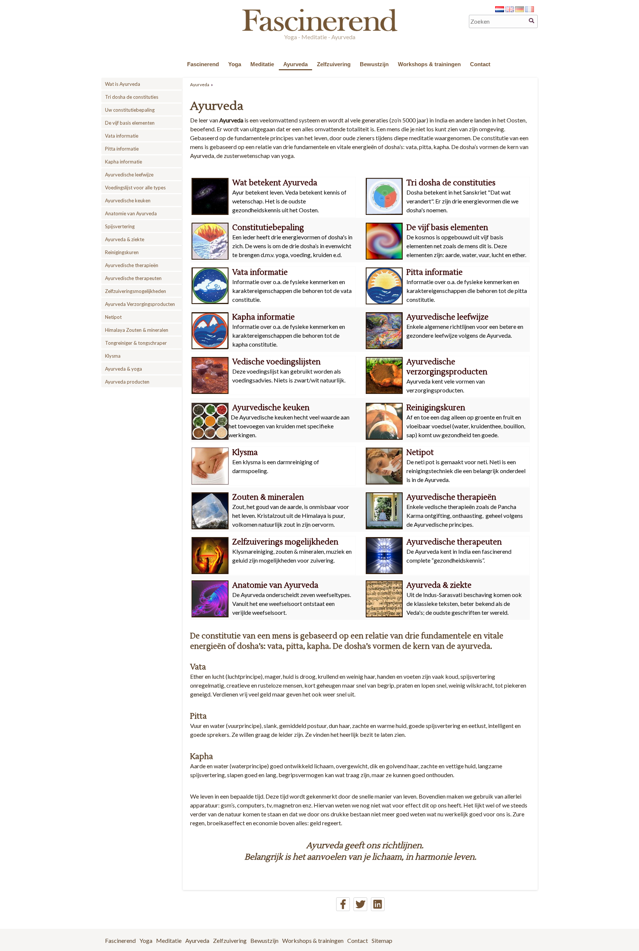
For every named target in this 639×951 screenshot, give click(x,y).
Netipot (113, 317)
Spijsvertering (120, 226)
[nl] (499, 9)
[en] (509, 9)
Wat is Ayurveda (122, 84)
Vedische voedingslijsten (276, 362)
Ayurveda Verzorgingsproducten (140, 304)
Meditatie (262, 64)
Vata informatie (121, 136)
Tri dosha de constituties (131, 97)
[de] (519, 9)
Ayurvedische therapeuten (133, 278)
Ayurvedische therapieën (131, 265)
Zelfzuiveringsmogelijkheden (135, 291)
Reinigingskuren (122, 252)
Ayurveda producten (127, 382)
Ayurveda (295, 64)
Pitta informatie (122, 149)
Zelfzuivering (334, 64)
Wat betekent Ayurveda (274, 183)
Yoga (234, 64)
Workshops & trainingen (429, 64)
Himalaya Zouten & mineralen (136, 330)
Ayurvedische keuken (128, 200)
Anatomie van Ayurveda (131, 213)
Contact (480, 64)
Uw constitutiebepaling (130, 110)
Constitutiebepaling (268, 228)
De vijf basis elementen (130, 123)
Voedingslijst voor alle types (135, 187)
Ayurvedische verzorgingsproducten (446, 367)
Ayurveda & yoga (123, 369)
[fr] (529, 9)
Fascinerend (203, 64)
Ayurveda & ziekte (124, 239)
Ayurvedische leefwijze (129, 175)
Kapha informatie (123, 162)
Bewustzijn (374, 64)
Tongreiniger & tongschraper (136, 343)
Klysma (113, 356)
